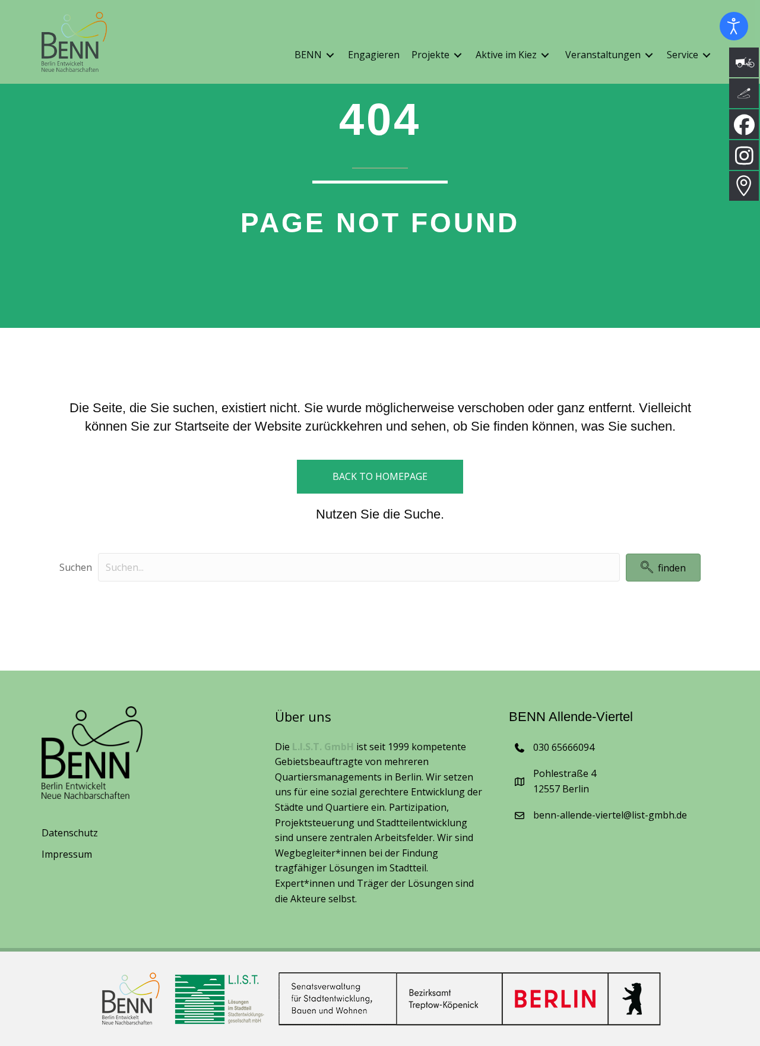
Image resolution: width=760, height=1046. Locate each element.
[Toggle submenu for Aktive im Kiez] (545, 55)
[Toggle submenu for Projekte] (458, 55)
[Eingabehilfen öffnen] (734, 26)
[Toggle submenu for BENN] (330, 55)
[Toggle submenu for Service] (706, 55)
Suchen (75, 567)
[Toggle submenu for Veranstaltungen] (649, 55)
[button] (663, 568)
